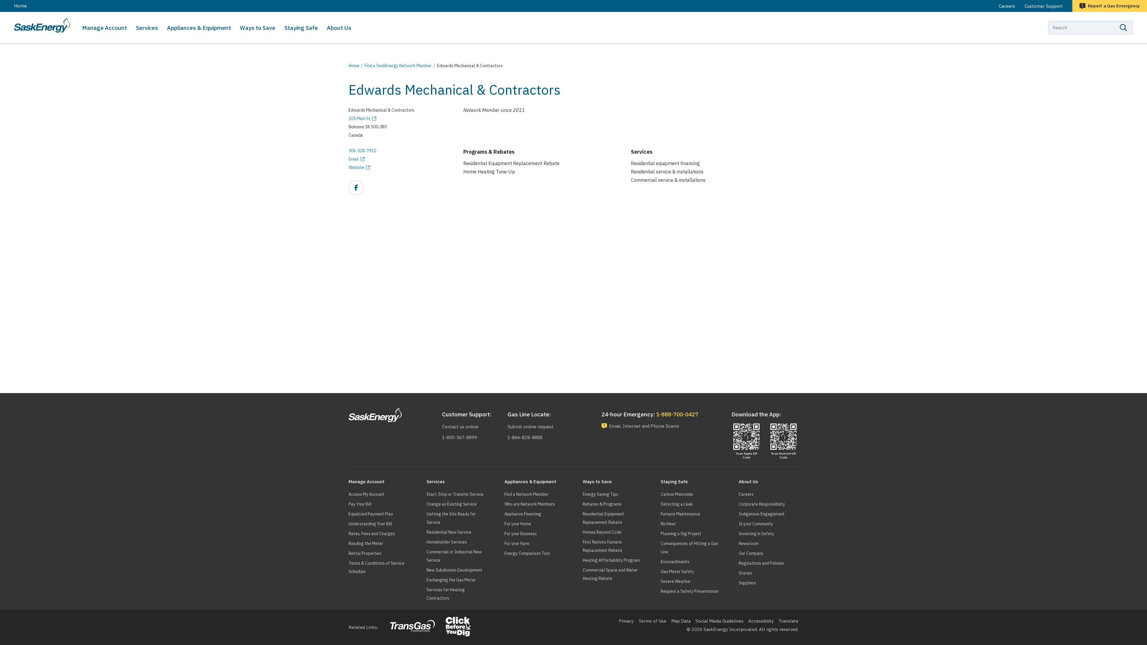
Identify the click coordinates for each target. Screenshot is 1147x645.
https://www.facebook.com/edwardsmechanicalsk (356, 188)
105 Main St (359, 118)
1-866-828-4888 (524, 437)
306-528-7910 (362, 150)
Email (354, 159)
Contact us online (460, 427)
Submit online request (530, 427)
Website (356, 167)
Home (20, 6)
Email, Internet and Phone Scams (644, 426)
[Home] (42, 25)
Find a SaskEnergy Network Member (398, 65)
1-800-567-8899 (459, 437)
